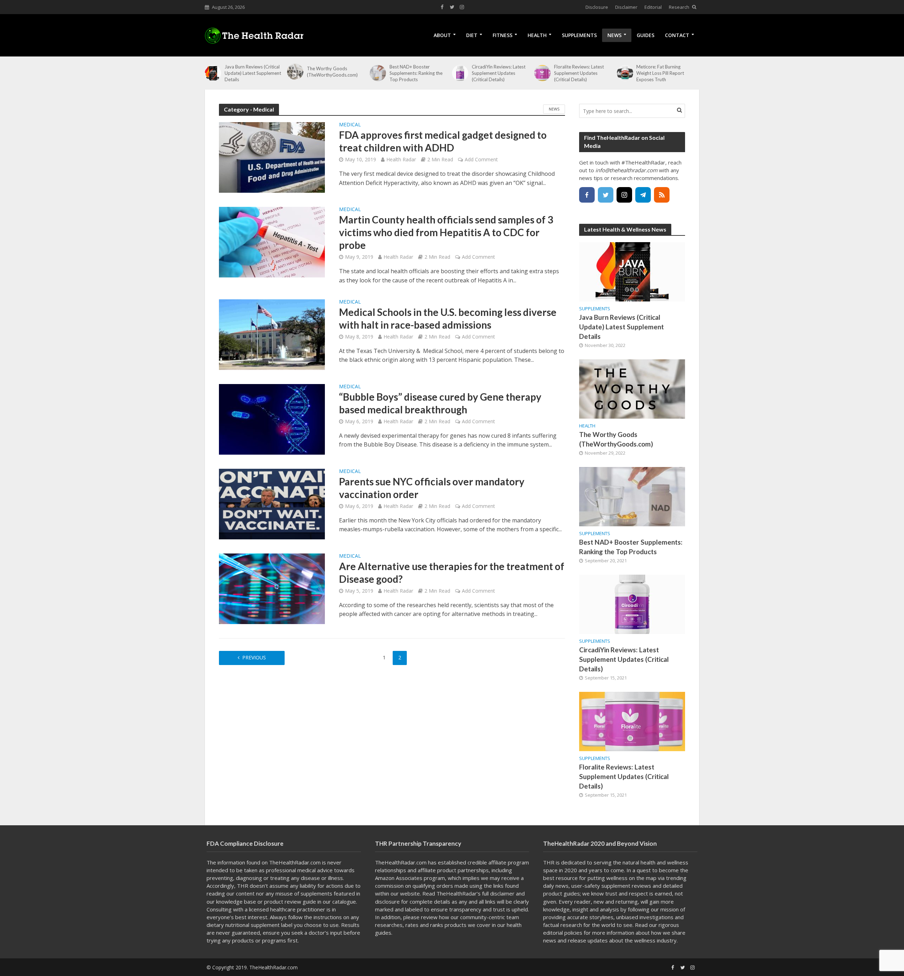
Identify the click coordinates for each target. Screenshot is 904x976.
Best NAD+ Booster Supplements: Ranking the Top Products (415, 73)
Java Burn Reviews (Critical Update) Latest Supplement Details (253, 73)
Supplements (579, 35)
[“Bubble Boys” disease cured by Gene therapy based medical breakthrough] (272, 419)
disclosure (387, 901)
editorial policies (562, 932)
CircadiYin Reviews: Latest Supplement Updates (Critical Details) (498, 73)
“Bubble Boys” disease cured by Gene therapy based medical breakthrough (440, 403)
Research (679, 7)
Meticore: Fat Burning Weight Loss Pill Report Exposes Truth (660, 73)
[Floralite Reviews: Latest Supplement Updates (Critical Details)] (542, 73)
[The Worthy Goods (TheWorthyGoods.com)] (295, 72)
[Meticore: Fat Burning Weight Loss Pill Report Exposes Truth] (625, 73)
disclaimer (502, 893)
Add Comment (481, 159)
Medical (350, 125)
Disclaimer (626, 7)
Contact (677, 35)
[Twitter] (605, 195)
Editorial (653, 7)
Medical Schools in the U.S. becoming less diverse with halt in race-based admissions (448, 318)
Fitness (502, 35)
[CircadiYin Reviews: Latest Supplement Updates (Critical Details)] (460, 73)
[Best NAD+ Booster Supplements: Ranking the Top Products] (378, 73)
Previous (254, 657)
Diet (471, 35)
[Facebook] (587, 195)
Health (537, 35)
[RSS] (662, 195)
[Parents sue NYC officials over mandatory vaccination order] (272, 503)
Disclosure (596, 7)
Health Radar (401, 159)
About (442, 35)
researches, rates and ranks (409, 924)
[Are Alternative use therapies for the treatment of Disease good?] (272, 588)
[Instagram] (624, 195)
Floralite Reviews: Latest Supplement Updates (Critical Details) (579, 73)
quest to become (658, 870)
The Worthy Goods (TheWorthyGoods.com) (332, 72)
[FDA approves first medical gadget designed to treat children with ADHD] (272, 157)
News (614, 35)
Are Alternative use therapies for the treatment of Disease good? (451, 572)
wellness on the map (631, 877)
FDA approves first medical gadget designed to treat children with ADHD (443, 141)
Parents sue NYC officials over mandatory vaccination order (431, 487)
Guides (645, 35)
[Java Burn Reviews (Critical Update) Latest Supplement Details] (213, 73)
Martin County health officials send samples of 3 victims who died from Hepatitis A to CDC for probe (446, 232)
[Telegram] (643, 195)
